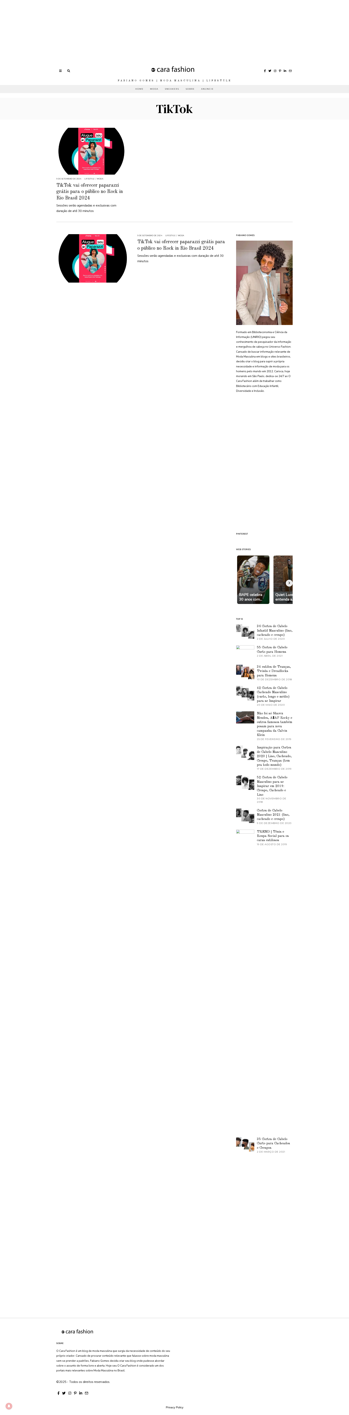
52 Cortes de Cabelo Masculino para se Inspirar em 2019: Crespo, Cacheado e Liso (272, 786)
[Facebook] (265, 70)
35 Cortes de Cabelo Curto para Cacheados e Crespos (273, 1143)
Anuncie (207, 89)
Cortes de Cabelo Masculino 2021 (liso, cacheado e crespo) (273, 815)
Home (139, 89)
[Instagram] (275, 70)
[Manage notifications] (9, 1406)
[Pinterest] (280, 70)
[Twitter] (269, 70)
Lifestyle (89, 179)
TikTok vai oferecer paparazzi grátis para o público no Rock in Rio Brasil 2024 (89, 192)
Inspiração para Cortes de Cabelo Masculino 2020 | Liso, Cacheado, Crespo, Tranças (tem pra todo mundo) (274, 756)
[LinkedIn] (285, 70)
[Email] (290, 70)
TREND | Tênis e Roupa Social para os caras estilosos (273, 836)
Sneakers (172, 89)
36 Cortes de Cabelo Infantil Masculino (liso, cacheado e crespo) (274, 631)
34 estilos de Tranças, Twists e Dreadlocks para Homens (274, 671)
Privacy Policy (174, 1407)
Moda (154, 89)
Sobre (190, 89)
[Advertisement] (121, 28)
